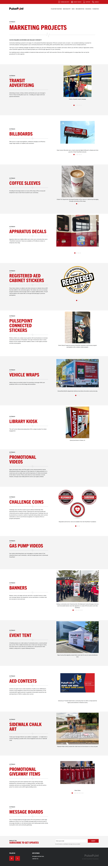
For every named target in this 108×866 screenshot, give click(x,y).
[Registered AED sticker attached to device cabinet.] (77, 281)
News (73, 9)
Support (88, 2)
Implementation (80, 9)
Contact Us (35, 858)
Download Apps (65, 2)
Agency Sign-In (77, 2)
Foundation (95, 9)
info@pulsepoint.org (38, 856)
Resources (88, 9)
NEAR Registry (67, 9)
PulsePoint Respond (56, 9)
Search (97, 2)
